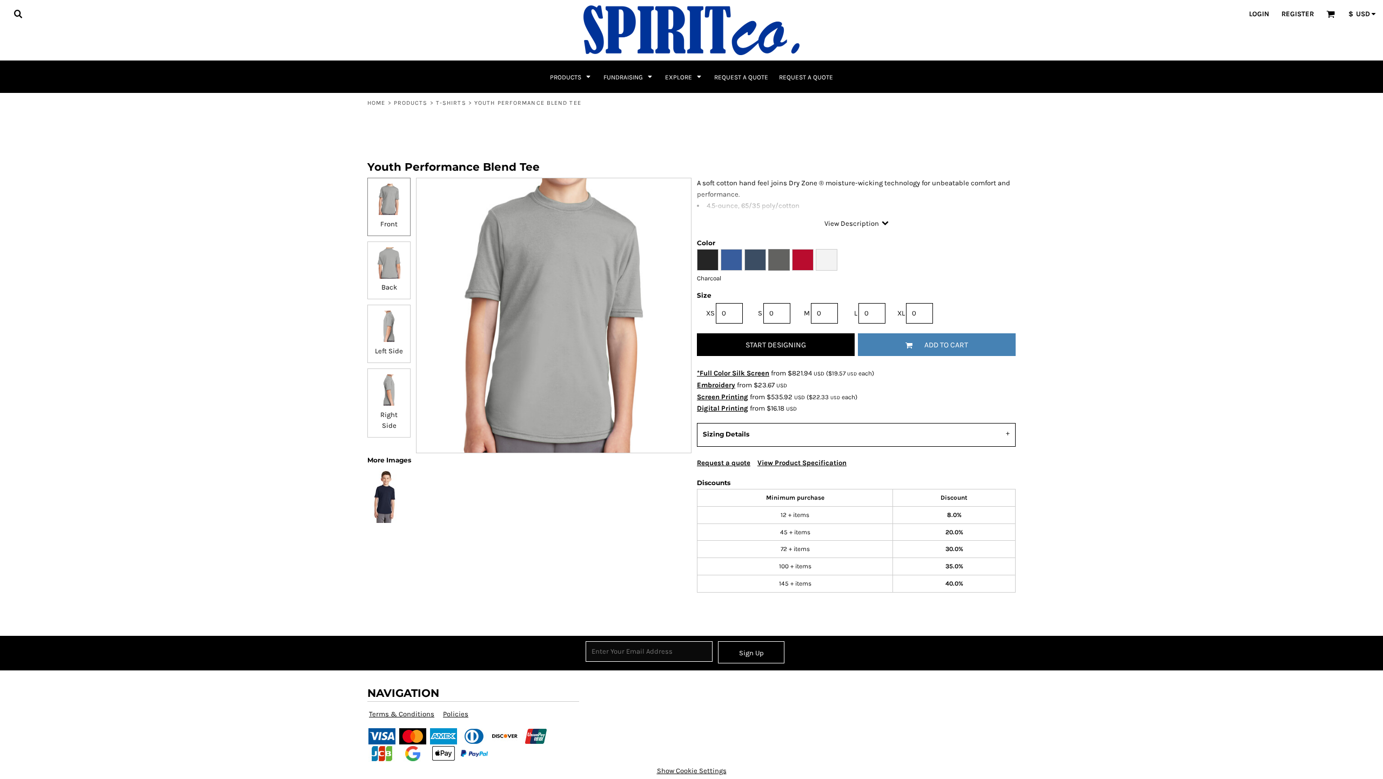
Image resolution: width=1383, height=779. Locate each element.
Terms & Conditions (401, 714)
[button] (18, 13)
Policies (455, 714)
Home (376, 102)
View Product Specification (802, 463)
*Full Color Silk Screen (733, 373)
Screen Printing (722, 397)
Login (1259, 14)
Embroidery (716, 385)
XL (901, 313)
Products (411, 102)
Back (389, 287)
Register (1297, 14)
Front (389, 224)
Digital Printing (722, 408)
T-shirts (451, 102)
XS (710, 313)
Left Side (389, 351)
